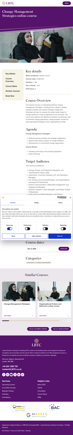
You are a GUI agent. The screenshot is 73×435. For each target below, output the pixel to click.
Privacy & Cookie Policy (17, 430)
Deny (13, 236)
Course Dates (11, 86)
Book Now (10, 96)
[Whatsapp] (22, 374)
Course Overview (10, 79)
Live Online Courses (9, 388)
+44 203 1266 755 (10, 366)
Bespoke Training (7, 391)
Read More (7, 315)
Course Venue (42, 394)
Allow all (59, 236)
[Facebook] (4, 374)
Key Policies (5, 430)
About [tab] (60, 202)
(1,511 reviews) (20, 410)
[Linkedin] (18, 374)
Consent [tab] (12, 202)
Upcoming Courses (8, 385)
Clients (40, 388)
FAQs (39, 397)
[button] (5, 320)
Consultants (41, 391)
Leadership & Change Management (38, 262)
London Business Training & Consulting (51, 425)
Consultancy (6, 397)
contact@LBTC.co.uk (11, 369)
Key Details (10, 74)
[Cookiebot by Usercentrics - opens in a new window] (58, 197)
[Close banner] (70, 197)
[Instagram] (7, 374)
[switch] (27, 228)
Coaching (5, 394)
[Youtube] (11, 374)
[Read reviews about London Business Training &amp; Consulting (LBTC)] (19, 407)
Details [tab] (36, 202)
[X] (15, 374)
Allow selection (36, 236)
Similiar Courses (13, 91)
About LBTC (42, 385)
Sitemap (28, 430)
